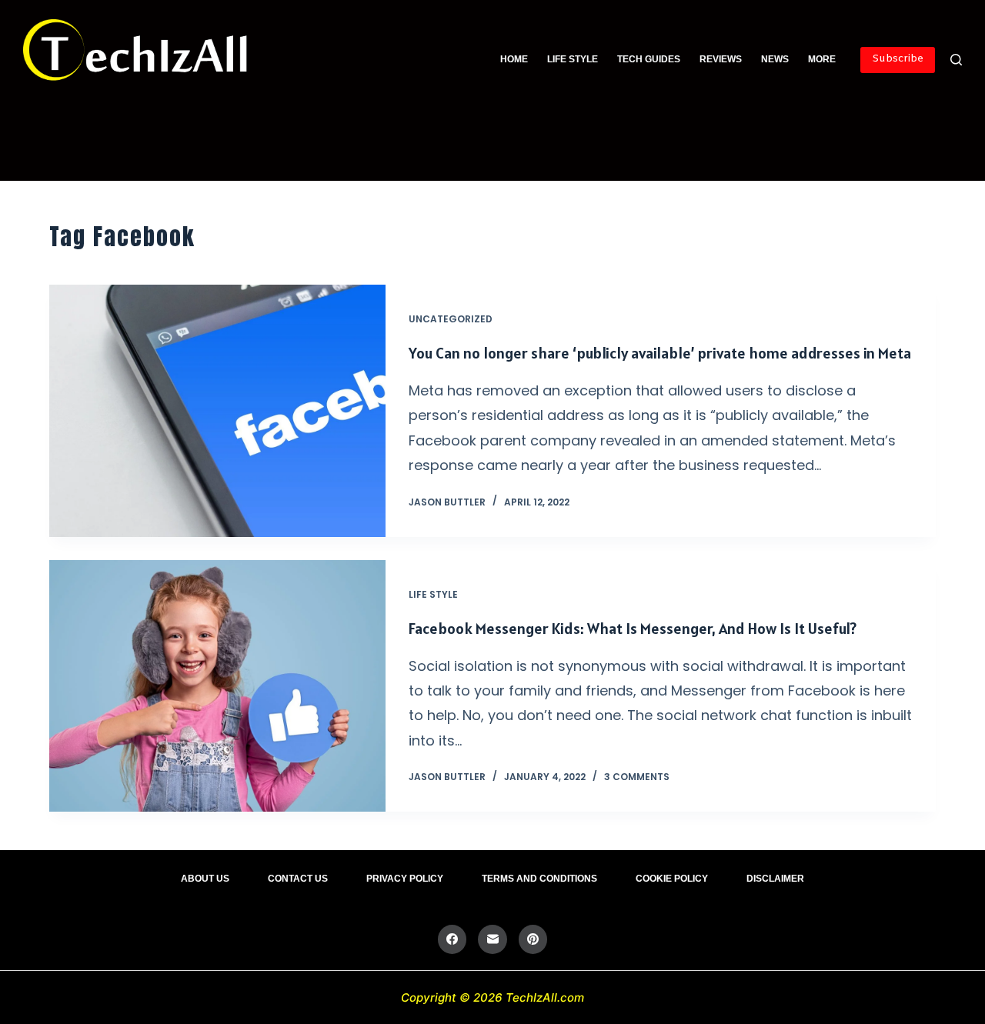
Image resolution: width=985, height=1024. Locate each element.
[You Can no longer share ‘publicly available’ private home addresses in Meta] (217, 411)
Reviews (721, 59)
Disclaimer (775, 878)
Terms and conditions (539, 878)
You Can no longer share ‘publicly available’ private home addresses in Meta (660, 353)
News (775, 59)
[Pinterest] (533, 939)
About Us (205, 878)
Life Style (572, 59)
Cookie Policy (672, 878)
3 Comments (636, 776)
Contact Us (298, 878)
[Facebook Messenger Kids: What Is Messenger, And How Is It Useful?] (217, 686)
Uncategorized (450, 318)
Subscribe (897, 58)
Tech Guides (648, 59)
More (822, 59)
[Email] (492, 939)
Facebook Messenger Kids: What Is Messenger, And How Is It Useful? (632, 629)
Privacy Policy (404, 878)
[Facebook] (452, 939)
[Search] (956, 59)
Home (514, 59)
